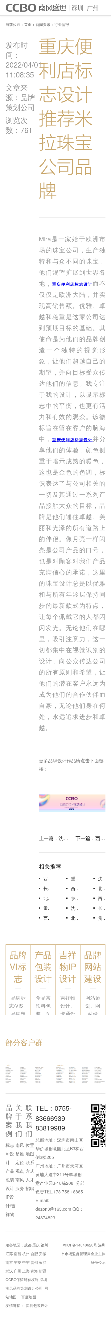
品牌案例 (9, 1120)
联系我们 (29, 1120)
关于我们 (18, 1120)
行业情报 (61, 24)
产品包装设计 (10, 1179)
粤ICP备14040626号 (80, 1244)
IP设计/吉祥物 (10, 1205)
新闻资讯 (42, 24)
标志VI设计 (10, 1153)
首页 (27, 24)
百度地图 (28, 1296)
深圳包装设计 (37, 1305)
